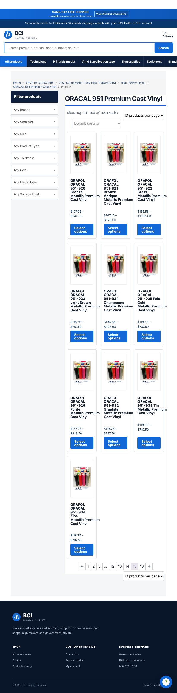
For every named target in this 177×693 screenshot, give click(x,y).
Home (17, 82)
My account (73, 666)
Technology (38, 61)
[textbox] (34, 109)
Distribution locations (132, 660)
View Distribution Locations (111, 14)
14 (127, 566)
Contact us (72, 654)
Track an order (74, 660)
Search (163, 48)
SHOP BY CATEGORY (40, 82)
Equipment (154, 61)
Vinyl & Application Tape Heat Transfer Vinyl (87, 82)
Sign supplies (131, 61)
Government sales (130, 654)
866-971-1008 (128, 666)
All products (13, 61)
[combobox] (34, 110)
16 (142, 566)
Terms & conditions (154, 685)
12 (112, 566)
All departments (21, 654)
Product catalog (22, 666)
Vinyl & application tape (98, 61)
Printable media (64, 61)
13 (120, 566)
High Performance (132, 82)
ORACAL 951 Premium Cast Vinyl (34, 86)
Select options (80, 230)
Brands (16, 660)
